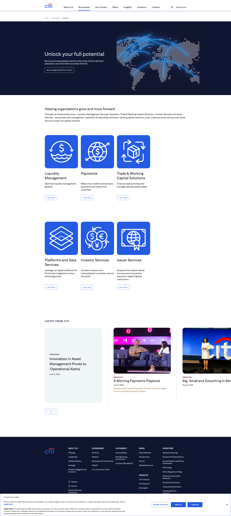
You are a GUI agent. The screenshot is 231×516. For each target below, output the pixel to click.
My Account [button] (181, 7)
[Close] (227, 504)
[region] (115, 505)
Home (47, 18)
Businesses (56, 18)
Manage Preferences (160, 505)
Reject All (178, 505)
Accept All (195, 505)
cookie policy (8, 504)
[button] (68, 8)
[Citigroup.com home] (50, 450)
